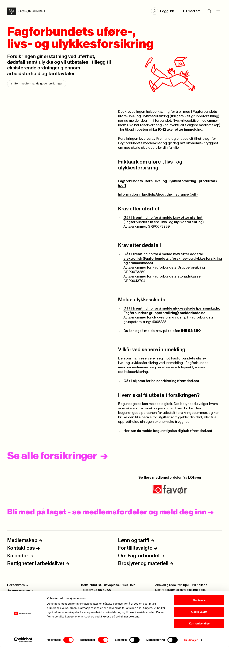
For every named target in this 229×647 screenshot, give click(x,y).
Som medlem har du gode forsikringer (36, 83)
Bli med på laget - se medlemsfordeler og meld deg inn (110, 512)
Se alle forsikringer (52, 456)
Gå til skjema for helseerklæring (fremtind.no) (161, 381)
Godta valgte (199, 611)
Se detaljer (191, 639)
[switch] (103, 640)
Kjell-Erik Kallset (195, 585)
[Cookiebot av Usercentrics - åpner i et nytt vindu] (23, 640)
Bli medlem (191, 11)
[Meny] (218, 11)
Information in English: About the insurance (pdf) (158, 194)
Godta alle (199, 600)
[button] (164, 11)
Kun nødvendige (199, 623)
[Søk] (209, 11)
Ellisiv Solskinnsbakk (191, 590)
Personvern (17, 585)
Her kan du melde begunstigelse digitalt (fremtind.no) (167, 431)
